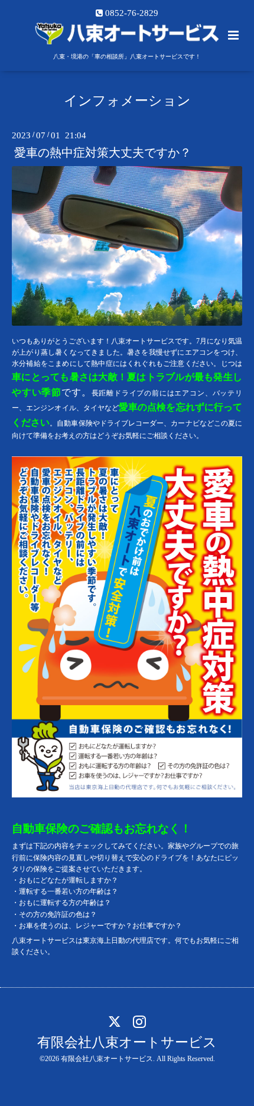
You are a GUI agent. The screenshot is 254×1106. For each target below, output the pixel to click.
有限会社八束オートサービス (127, 1042)
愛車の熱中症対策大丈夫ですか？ (102, 153)
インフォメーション (127, 100)
